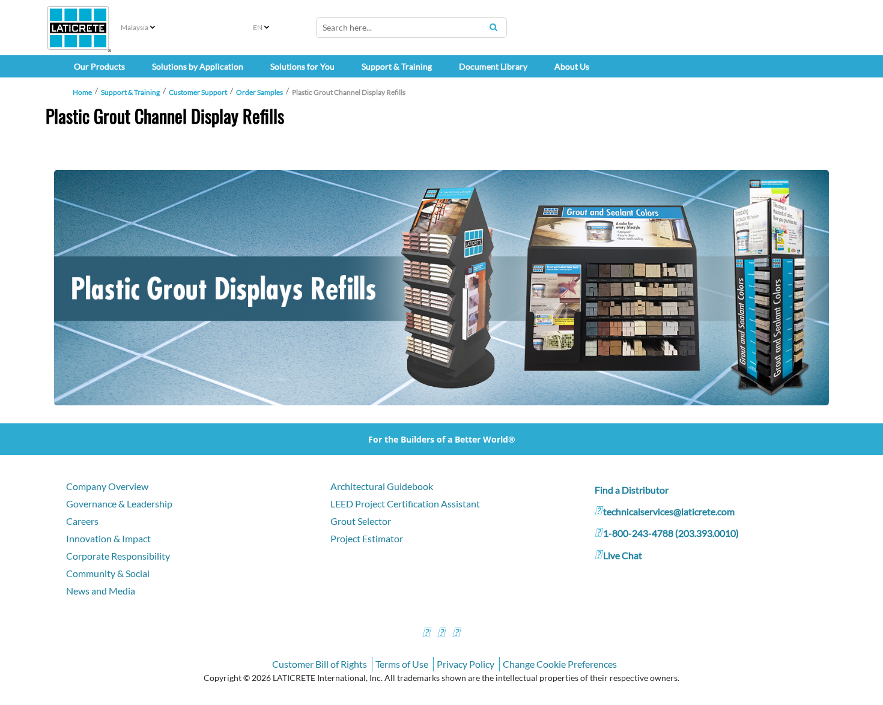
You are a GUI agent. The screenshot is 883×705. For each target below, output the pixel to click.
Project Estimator (366, 538)
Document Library (493, 66)
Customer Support (198, 92)
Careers (82, 521)
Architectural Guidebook (381, 486)
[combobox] (411, 27)
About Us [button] (571, 66)
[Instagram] (441, 634)
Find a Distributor (632, 489)
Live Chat (622, 555)
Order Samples (259, 92)
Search (493, 27)
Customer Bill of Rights (319, 664)
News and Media (100, 590)
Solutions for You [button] (302, 66)
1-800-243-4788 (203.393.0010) (671, 533)
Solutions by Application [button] (197, 66)
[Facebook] (425, 634)
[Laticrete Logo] (78, 28)
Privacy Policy (465, 664)
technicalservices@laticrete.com (669, 511)
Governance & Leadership (119, 503)
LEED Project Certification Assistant (405, 503)
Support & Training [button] (397, 66)
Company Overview (107, 486)
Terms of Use (401, 664)
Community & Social (108, 573)
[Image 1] (441, 287)
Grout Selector (360, 521)
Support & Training (130, 92)
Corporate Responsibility (118, 555)
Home (82, 92)
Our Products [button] (99, 66)
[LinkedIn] (456, 634)
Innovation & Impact (108, 538)
